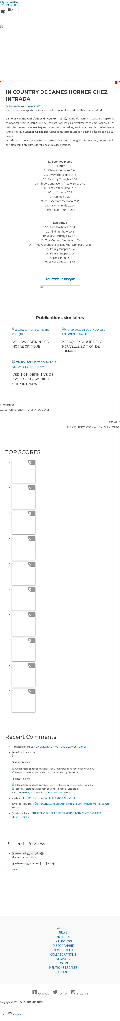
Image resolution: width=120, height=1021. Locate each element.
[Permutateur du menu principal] (10, 10)
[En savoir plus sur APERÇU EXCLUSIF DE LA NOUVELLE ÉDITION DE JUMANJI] (85, 334)
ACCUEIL (63, 928)
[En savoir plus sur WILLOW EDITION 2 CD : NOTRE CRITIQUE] (35, 334)
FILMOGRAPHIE (63, 950)
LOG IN (63, 963)
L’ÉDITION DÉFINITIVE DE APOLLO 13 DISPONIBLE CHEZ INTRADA (32, 379)
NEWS (63, 932)
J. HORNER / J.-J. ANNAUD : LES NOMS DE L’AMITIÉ (44, 792)
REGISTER (63, 959)
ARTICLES (63, 937)
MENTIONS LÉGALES (63, 967)
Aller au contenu (9, 2)
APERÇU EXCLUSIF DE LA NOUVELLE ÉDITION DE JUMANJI (82, 346)
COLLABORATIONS (63, 954)
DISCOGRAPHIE (63, 946)
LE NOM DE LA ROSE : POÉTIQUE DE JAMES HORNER (59, 746)
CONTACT (63, 972)
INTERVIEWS (63, 941)
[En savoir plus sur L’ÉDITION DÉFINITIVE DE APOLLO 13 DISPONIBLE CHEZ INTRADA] (35, 367)
